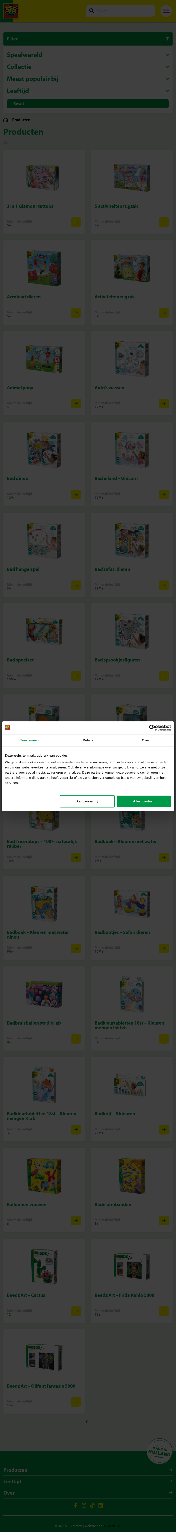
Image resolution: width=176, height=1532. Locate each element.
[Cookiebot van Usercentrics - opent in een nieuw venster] (152, 727)
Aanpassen (84, 801)
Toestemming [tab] (30, 740)
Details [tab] (88, 740)
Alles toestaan (143, 801)
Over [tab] (145, 740)
